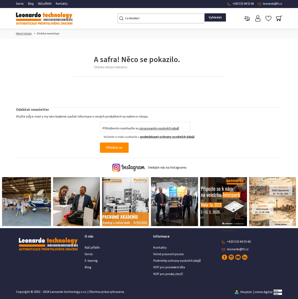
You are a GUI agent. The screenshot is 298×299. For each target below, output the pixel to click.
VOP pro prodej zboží (168, 274)
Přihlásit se (114, 147)
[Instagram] (231, 257)
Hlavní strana (24, 34)
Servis (20, 4)
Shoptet (246, 292)
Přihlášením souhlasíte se (140, 128)
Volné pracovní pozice (168, 254)
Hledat (215, 17)
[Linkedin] (244, 257)
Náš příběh (45, 4)
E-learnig (91, 260)
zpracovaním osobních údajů (159, 128)
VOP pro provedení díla (169, 267)
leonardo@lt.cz (272, 4)
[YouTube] (238, 257)
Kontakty (62, 4)
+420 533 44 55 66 (243, 4)
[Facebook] (224, 257)
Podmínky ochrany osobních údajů (177, 260)
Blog (31, 4)
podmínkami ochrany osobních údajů (167, 137)
